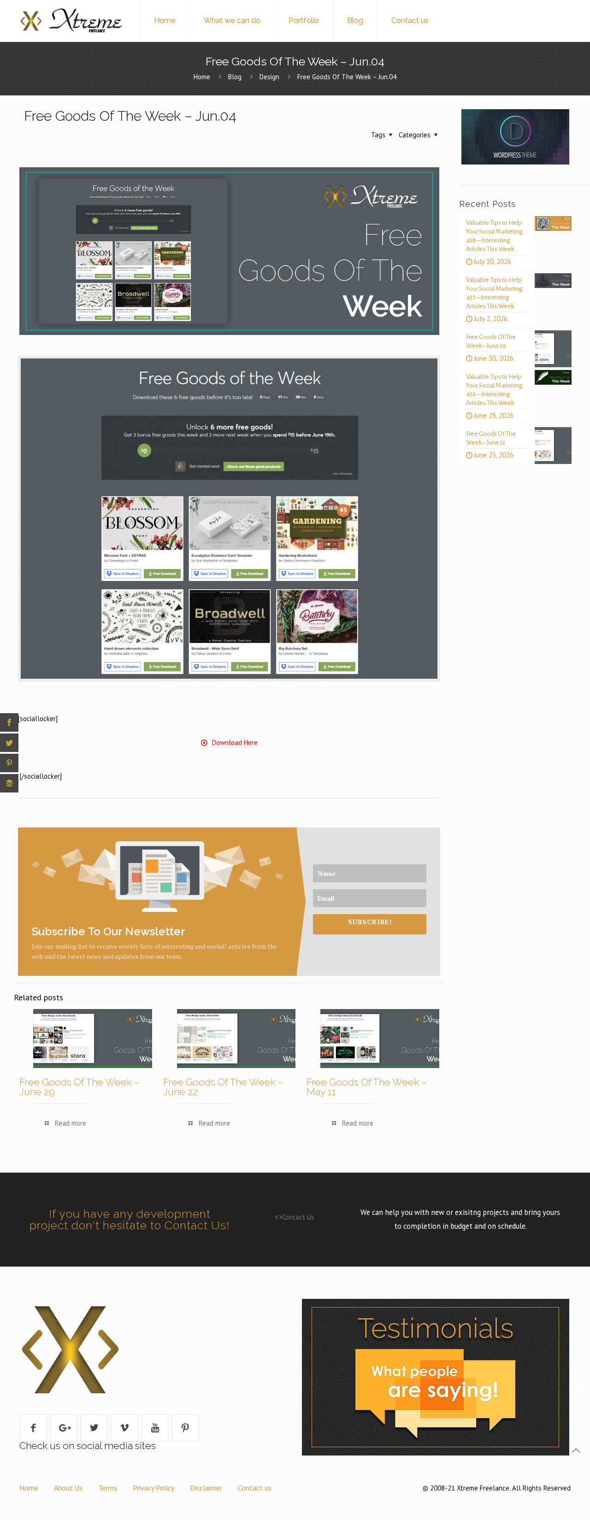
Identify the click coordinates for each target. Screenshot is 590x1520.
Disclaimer (206, 1487)
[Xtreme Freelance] (70, 20)
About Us (68, 1487)
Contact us (254, 1487)
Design (269, 76)
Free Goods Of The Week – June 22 (223, 1086)
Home (202, 76)
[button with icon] (33, 1428)
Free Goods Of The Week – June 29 (79, 1086)
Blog (235, 76)
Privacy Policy (153, 1487)
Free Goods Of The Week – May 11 (367, 1086)
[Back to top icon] (575, 1450)
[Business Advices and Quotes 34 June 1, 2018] (8, 1437)
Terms (107, 1487)
